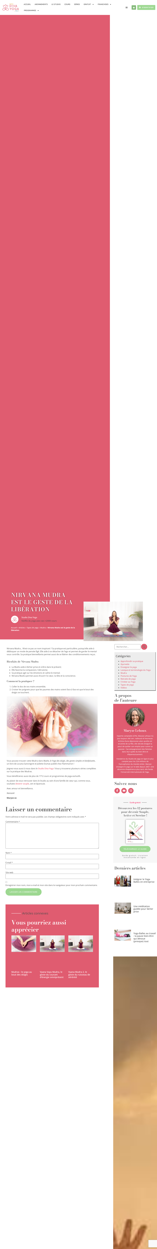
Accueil (27, 4)
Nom (9, 853)
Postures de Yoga (129, 676)
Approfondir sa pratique (132, 661)
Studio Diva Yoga (46, 768)
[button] (126, 7)
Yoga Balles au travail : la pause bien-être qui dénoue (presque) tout (144, 937)
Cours (67, 4)
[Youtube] (124, 790)
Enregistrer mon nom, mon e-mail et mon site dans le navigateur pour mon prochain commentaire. (52, 885)
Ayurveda (125, 664)
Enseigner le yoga (129, 667)
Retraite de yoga (128, 679)
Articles (22, 627)
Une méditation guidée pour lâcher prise (143, 909)
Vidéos (124, 687)
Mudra (43, 627)
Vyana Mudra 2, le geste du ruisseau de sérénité (79, 974)
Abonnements (41, 4)
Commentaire (13, 822)
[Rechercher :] (127, 646)
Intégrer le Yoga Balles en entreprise (143, 880)
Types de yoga (32, 627)
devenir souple (22, 783)
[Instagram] (131, 790)
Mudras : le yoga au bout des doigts (21, 973)
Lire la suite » (16, 978)
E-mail (9, 863)
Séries (77, 4)
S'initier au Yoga (128, 681)
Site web (9, 872)
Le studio (56, 4)
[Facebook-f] (117, 790)
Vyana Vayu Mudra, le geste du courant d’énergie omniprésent (52, 974)
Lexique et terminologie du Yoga (136, 670)
